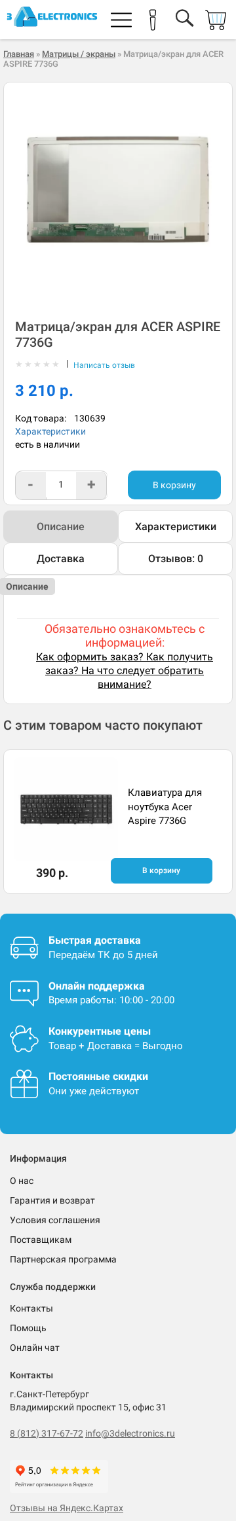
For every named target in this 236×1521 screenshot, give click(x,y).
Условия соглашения (55, 1220)
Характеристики (50, 431)
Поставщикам (40, 1239)
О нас (21, 1180)
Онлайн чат (35, 1347)
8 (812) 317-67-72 (46, 1433)
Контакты (31, 1308)
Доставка (61, 558)
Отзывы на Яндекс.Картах (66, 1508)
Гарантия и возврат (52, 1200)
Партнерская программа (63, 1259)
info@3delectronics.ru (130, 1433)
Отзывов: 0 (175, 558)
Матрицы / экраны (78, 54)
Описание (61, 526)
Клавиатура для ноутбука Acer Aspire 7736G (165, 807)
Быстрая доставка (95, 940)
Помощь (28, 1328)
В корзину (174, 485)
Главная (18, 54)
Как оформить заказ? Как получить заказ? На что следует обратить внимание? (124, 670)
